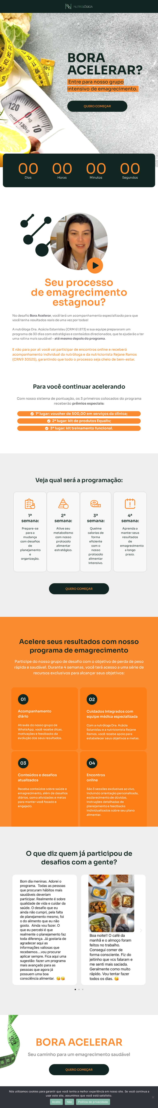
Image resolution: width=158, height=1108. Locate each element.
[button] (17, 930)
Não (69, 1101)
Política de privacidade (93, 1101)
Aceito (56, 1101)
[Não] (153, 1097)
